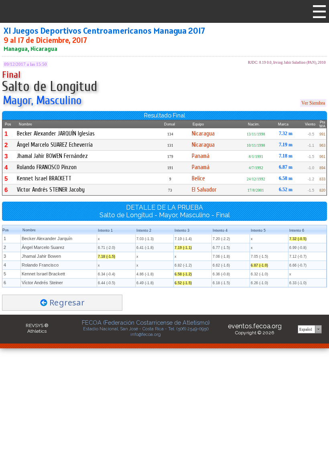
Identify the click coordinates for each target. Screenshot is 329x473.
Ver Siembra (313, 103)
